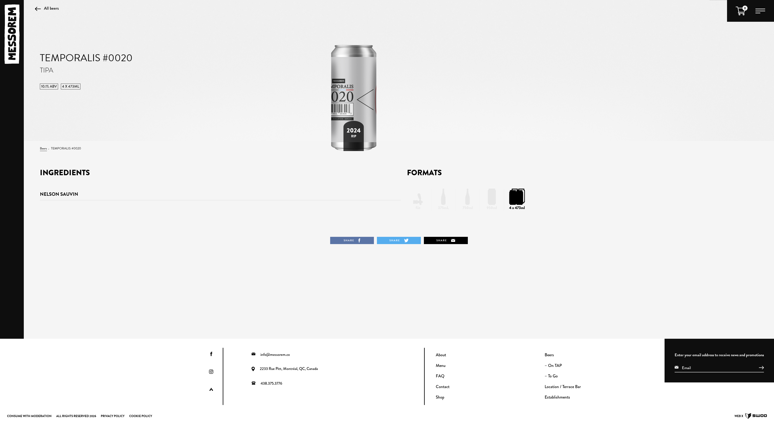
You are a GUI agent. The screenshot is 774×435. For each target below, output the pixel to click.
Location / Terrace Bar (563, 387)
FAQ (440, 376)
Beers (43, 148)
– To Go (551, 376)
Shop (440, 397)
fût (418, 207)
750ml (468, 207)
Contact (442, 387)
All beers (51, 8)
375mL (443, 207)
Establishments (557, 397)
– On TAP (553, 365)
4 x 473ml (517, 207)
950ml (492, 207)
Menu (440, 365)
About (441, 355)
